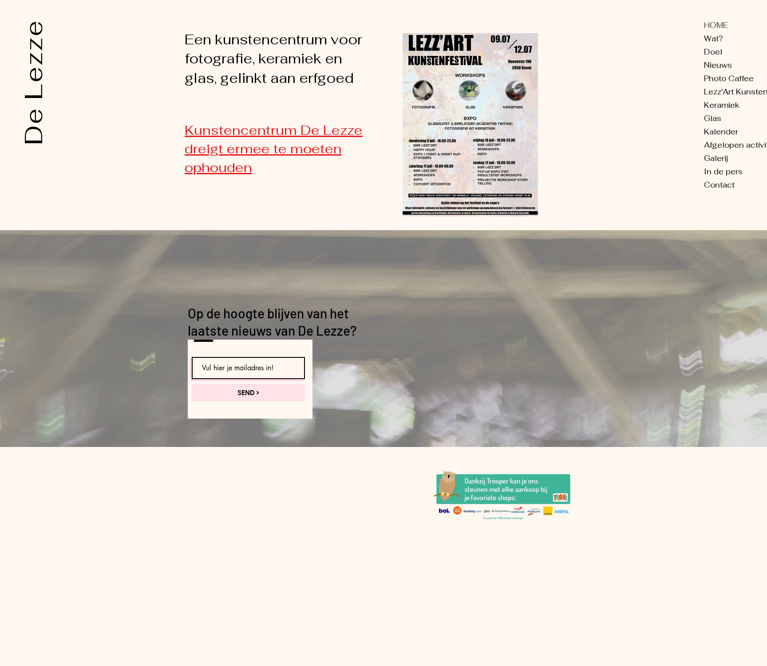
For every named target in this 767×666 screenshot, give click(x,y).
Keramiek (721, 105)
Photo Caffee (729, 78)
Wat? (713, 38)
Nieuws (718, 65)
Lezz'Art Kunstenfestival (735, 92)
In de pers (723, 171)
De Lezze (33, 82)
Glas (712, 118)
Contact (719, 185)
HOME (716, 25)
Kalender (721, 132)
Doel (713, 52)
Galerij (716, 158)
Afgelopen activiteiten (735, 145)
